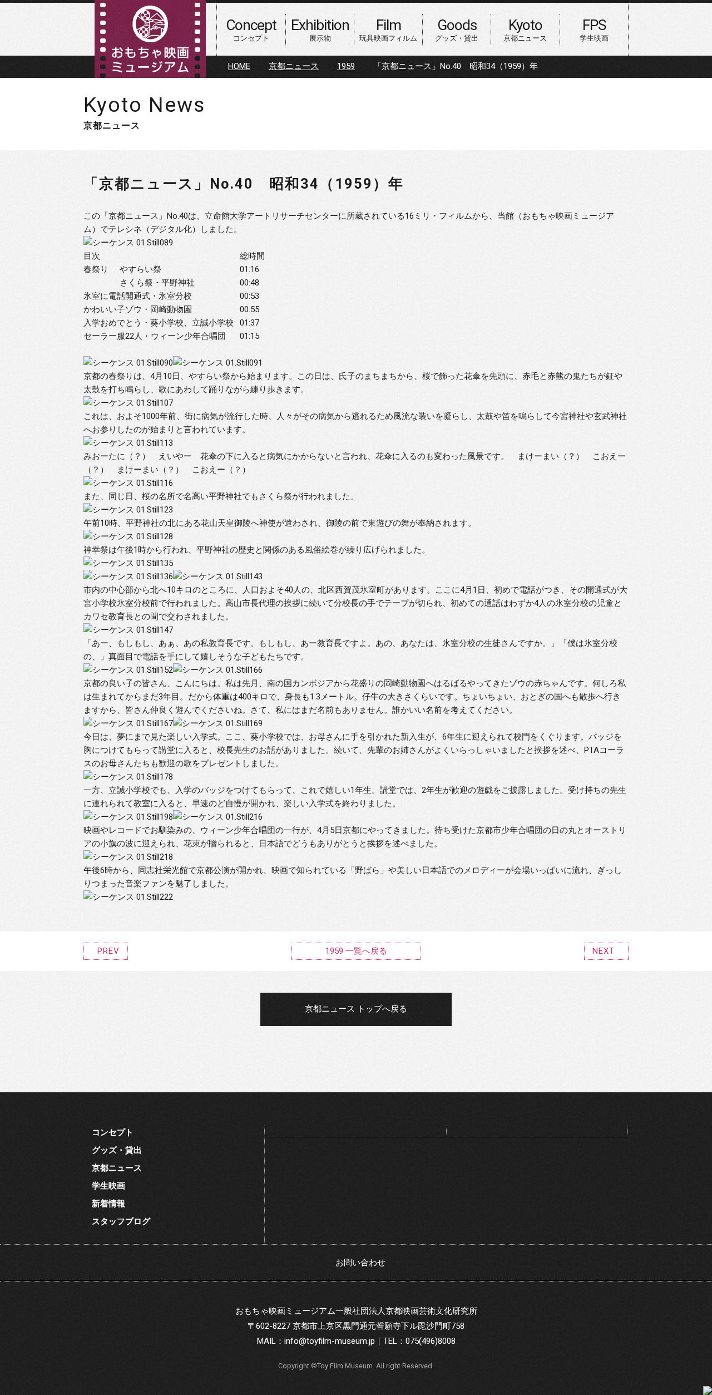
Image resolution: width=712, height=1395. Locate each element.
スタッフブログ (121, 1221)
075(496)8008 (431, 1341)
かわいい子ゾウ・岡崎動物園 (137, 309)
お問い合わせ (360, 1263)
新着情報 (108, 1204)
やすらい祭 (140, 269)
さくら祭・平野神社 (157, 283)
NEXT (603, 951)
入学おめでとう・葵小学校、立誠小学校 (158, 323)
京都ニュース (294, 66)
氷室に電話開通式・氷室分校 (137, 296)
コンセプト (113, 1132)
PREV (108, 951)
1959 (346, 66)
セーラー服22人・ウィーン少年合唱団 (154, 336)
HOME (239, 66)
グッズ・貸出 (117, 1150)
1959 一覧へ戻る (356, 951)
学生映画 (108, 1186)
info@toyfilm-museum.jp (329, 1341)
